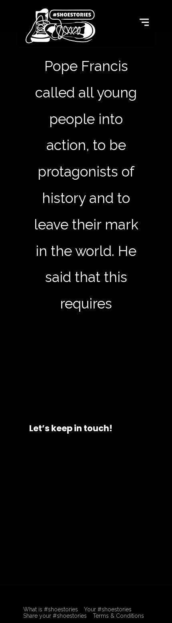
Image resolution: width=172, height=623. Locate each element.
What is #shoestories (50, 609)
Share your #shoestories (55, 616)
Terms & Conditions (118, 616)
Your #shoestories (108, 609)
